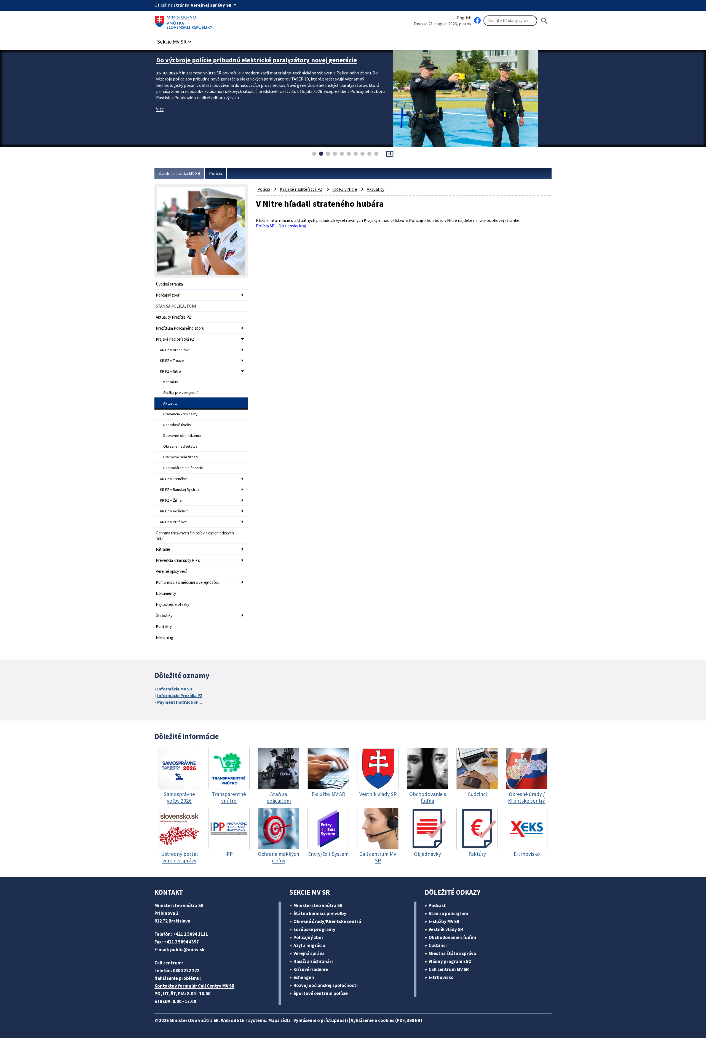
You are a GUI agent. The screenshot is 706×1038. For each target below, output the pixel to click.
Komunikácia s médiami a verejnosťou (188, 582)
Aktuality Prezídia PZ (173, 317)
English (464, 17)
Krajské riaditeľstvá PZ (175, 339)
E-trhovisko (441, 977)
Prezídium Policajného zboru (180, 328)
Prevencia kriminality (180, 414)
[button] (175, 40)
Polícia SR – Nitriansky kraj (281, 225)
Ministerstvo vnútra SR (318, 905)
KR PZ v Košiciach (174, 511)
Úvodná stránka (169, 284)
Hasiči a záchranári (313, 961)
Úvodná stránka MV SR (179, 173)
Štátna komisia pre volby (319, 913)
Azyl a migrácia (309, 945)
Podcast (437, 905)
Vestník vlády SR (446, 929)
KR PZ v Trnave (172, 360)
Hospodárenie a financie (183, 467)
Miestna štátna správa (452, 953)
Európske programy (314, 929)
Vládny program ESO (450, 961)
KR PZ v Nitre (170, 371)
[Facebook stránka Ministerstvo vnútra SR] (477, 20)
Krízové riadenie (310, 969)
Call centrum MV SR (449, 969)
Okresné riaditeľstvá (180, 446)
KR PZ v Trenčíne (173, 478)
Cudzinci (438, 945)
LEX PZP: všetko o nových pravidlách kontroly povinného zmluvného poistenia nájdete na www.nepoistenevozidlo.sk (270, 64)
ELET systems (251, 1020)
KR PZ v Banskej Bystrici (179, 489)
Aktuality (170, 403)
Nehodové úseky (177, 424)
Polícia (215, 173)
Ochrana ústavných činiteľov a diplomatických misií (195, 535)
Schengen (303, 977)
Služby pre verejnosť (180, 392)
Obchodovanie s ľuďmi (452, 937)
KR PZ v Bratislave (174, 349)
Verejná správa (309, 953)
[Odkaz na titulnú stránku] (184, 20)
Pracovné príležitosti (180, 457)
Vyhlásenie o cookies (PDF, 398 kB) (386, 1020)
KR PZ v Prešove (173, 521)
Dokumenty (166, 593)
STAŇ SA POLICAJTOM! (176, 306)
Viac (160, 117)
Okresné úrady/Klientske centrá (327, 921)
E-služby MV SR (444, 921)
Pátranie (163, 549)
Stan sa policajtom (448, 913)
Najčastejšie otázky (172, 604)
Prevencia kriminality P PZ (178, 560)
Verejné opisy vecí (171, 571)
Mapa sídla (279, 1020)
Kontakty (170, 381)
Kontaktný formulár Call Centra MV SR (194, 986)
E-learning (164, 637)
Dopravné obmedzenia (182, 435)
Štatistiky (164, 615)
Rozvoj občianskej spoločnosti (325, 985)
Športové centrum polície (320, 993)
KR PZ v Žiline (171, 500)
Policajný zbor (168, 295)
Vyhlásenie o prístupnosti (320, 1020)
